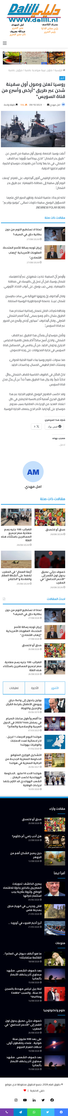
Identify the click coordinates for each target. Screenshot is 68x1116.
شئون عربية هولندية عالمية (38, 70)
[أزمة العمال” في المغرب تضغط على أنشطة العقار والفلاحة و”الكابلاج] (16, 559)
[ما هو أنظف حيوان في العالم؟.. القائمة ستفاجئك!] (54, 959)
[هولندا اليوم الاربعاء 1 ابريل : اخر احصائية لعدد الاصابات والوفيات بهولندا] (54, 742)
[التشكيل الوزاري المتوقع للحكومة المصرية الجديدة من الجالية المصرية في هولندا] (54, 760)
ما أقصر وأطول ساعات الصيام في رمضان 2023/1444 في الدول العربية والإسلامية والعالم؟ (22, 722)
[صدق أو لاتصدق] (50, 517)
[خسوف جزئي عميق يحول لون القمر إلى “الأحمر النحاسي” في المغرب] (50, 559)
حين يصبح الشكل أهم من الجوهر (26, 855)
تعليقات (14, 688)
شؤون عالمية (15, 70)
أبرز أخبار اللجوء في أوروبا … (25, 922)
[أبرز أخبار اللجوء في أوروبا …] (54, 928)
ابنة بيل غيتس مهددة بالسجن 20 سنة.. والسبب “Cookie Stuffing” (23, 992)
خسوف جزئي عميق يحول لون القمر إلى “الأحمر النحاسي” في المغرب (52, 577)
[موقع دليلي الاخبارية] (34, 20)
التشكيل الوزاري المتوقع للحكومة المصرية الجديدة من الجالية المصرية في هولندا (23, 758)
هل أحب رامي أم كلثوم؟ (27, 836)
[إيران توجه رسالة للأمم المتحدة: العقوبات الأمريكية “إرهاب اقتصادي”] (54, 252)
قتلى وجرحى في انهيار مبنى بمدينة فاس (24, 908)
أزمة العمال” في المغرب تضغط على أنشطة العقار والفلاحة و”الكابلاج (17, 575)
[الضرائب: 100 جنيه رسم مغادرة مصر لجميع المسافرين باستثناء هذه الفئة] (16, 517)
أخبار (62, 78)
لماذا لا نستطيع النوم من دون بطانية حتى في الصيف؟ (23, 232)
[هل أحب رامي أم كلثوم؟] (54, 841)
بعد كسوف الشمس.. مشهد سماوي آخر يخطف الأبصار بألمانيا (24, 974)
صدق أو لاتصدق (55, 529)
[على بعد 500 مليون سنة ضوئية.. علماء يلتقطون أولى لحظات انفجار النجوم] (54, 1044)
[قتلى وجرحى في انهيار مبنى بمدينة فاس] (54, 911)
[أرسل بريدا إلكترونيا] (48, 105)
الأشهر (55, 688)
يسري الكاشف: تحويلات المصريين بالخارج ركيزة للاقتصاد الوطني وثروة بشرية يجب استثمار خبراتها (22, 889)
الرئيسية (58, 70)
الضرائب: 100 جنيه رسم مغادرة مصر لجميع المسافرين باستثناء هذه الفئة (16, 535)
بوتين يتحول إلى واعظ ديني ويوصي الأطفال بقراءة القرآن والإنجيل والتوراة (24, 704)
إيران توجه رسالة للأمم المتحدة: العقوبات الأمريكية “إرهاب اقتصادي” (22, 252)
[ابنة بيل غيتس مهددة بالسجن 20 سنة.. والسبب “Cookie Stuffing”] (54, 994)
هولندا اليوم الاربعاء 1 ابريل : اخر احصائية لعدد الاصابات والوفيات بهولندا (24, 740)
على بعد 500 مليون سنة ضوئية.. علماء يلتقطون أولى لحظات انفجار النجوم (24, 1042)
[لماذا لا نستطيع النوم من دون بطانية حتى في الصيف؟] (54, 234)
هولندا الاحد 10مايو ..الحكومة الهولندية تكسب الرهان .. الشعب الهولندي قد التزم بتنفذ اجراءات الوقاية (22, 779)
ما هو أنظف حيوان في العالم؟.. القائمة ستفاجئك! (22, 955)
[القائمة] (5, 43)
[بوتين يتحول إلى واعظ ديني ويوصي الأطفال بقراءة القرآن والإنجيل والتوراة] (54, 705)
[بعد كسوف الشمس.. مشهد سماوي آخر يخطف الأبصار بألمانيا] (54, 976)
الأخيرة (35, 688)
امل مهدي (55, 105)
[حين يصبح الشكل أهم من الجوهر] (54, 858)
